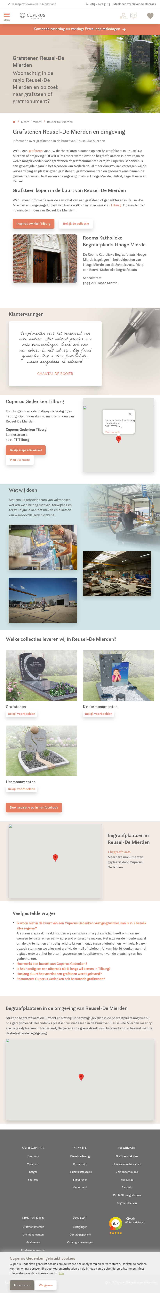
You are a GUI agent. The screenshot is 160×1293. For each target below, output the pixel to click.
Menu (7, 16)
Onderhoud (80, 1187)
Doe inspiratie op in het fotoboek (34, 807)
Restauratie (80, 1164)
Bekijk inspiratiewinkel (26, 450)
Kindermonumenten (33, 1250)
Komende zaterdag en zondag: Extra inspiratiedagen (80, 29)
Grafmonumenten (33, 1226)
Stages (33, 1172)
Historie (33, 1179)
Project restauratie (80, 1172)
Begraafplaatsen (127, 1203)
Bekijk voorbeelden (21, 713)
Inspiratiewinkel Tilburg (34, 223)
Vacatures (33, 1164)
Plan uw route (20, 460)
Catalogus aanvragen (80, 1242)
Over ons (33, 1156)
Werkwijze (126, 1179)
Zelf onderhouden (127, 1172)
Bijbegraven (80, 1179)
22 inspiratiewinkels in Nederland (33, 4)
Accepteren (22, 1285)
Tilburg (115, 205)
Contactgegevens (80, 1234)
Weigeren (46, 1285)
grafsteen (35, 151)
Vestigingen (80, 1226)
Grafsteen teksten (127, 1156)
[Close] (130, 414)
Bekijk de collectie (76, 223)
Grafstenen (33, 1242)
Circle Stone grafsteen (127, 1195)
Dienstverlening (80, 1156)
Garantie (127, 1187)
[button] (119, 439)
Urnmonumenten (33, 1234)
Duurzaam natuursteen (127, 1164)
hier (61, 1273)
